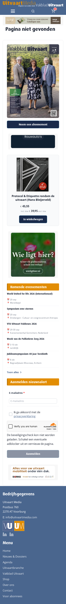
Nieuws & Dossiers (15, 556)
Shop (6, 579)
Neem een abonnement (33, 124)
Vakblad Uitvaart (13, 573)
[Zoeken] (33, 11)
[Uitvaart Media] (33, 4)
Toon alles (13, 372)
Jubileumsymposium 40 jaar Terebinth (27, 353)
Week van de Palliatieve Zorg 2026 (25, 338)
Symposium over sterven (20, 308)
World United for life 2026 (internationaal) (29, 293)
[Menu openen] (13, 11)
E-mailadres (17, 393)
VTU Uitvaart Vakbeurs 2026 (22, 323)
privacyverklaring (25, 416)
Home (6, 551)
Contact (8, 590)
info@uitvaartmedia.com (21, 517)
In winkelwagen (33, 219)
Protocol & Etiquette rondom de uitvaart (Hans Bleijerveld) (33, 198)
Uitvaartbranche (13, 568)
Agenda (7, 562)
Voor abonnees (12, 596)
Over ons (8, 585)
